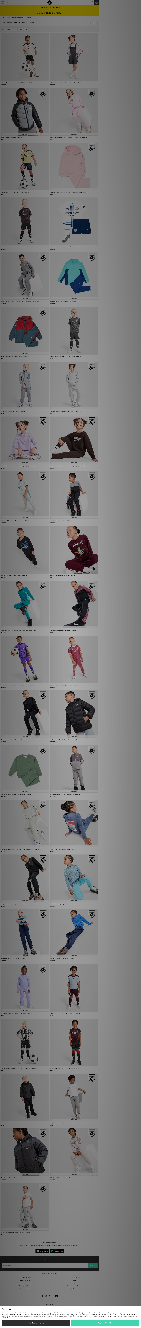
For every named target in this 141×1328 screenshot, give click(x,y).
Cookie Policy (6, 1317)
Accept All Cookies (105, 1323)
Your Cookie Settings (36, 1323)
